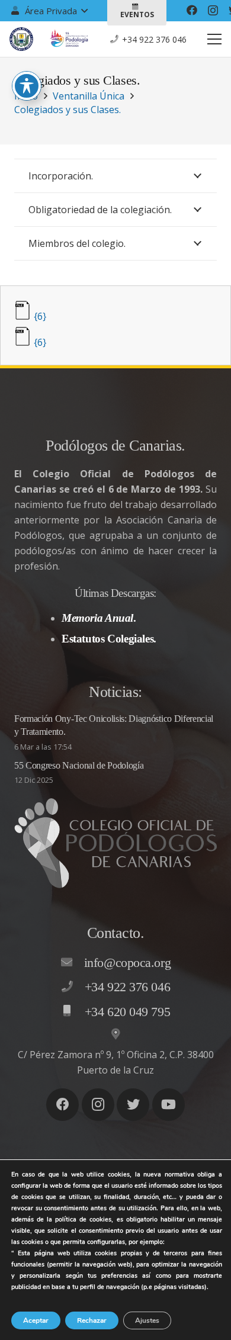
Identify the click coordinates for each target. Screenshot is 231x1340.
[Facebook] (192, 10)
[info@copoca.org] (72, 963)
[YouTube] (168, 1104)
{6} (40, 316)
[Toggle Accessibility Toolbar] (26, 86)
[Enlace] (21, 39)
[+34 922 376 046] (73, 987)
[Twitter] (133, 1104)
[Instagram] (213, 11)
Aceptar (36, 1320)
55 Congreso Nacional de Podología (78, 765)
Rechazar (92, 1320)
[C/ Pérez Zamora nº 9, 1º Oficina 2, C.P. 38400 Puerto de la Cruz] (115, 1034)
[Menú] (214, 39)
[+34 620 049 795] (73, 1011)
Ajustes (147, 1320)
